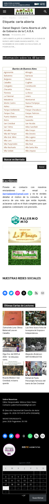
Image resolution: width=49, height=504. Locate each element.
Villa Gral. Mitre (10, 137)
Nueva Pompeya (32, 103)
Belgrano (7, 79)
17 (6, 484)
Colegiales (8, 86)
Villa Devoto (30, 133)
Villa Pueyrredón (10, 144)
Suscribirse (37, 498)
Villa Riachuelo (10, 147)
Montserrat (30, 99)
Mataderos (8, 99)
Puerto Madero (10, 116)
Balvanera (8, 75)
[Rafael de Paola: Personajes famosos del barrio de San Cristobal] (35, 368)
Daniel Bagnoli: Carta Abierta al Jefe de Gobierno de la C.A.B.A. (24, 29)
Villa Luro (7, 140)
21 (31, 484)
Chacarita (8, 89)
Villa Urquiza (30, 150)
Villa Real (29, 144)
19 (18, 484)
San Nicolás (30, 123)
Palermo (29, 106)
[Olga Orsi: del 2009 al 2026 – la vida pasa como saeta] (13, 344)
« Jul (23, 495)
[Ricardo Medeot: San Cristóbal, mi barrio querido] (13, 368)
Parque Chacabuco (33, 110)
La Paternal (8, 96)
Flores (28, 89)
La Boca (28, 92)
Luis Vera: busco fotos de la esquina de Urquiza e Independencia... (35, 330)
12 (18, 480)
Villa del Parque (10, 133)
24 (6, 488)
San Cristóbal (9, 123)
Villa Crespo (30, 130)
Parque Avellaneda (11, 110)
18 (12, 484)
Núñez (6, 106)
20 (24, 484)
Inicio (5, 18)
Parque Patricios (32, 113)
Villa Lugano (30, 137)
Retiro (6, 120)
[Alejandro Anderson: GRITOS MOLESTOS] (35, 344)
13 (24, 480)
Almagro (29, 72)
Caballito (7, 82)
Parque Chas (9, 113)
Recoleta (29, 116)
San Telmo (8, 127)
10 (6, 480)
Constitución (30, 86)
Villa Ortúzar (30, 140)
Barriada (6, 35)
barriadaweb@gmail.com (15, 194)
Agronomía (8, 72)
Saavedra (29, 120)
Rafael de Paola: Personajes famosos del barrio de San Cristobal (35, 381)
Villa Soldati (8, 150)
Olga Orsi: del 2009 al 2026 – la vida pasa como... (11, 357)
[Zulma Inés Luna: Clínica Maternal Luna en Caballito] (13, 318)
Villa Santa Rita (31, 147)
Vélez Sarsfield (31, 127)
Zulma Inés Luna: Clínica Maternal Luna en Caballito (12, 330)
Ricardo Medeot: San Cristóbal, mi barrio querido (11, 380)
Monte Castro (10, 103)
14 (31, 480)
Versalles (7, 130)
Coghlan (28, 82)
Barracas (29, 75)
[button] (4, 11)
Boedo (28, 79)
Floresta (7, 92)
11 (12, 480)
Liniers (28, 96)
